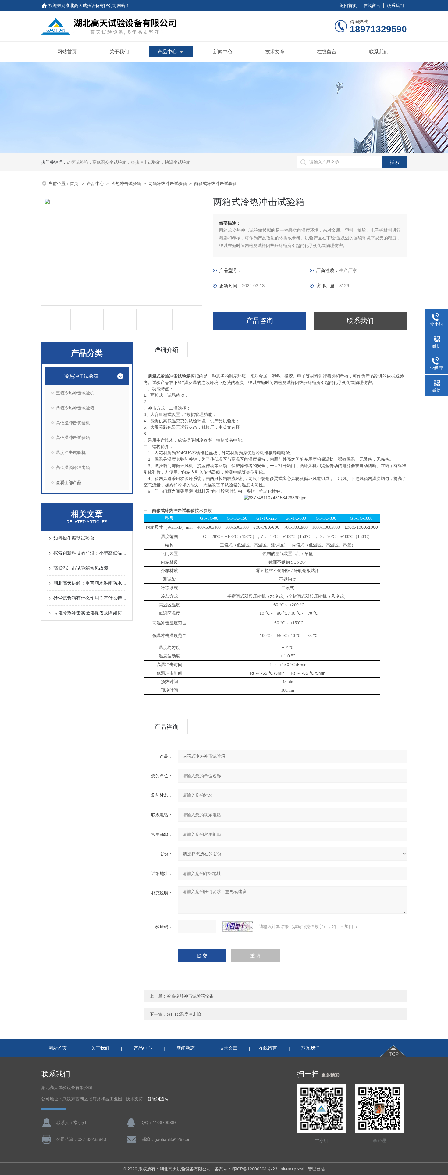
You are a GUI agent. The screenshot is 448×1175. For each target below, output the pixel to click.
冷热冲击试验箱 (126, 183)
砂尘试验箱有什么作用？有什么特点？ (89, 597)
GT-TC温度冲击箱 (184, 1014)
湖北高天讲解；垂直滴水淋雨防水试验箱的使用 (89, 583)
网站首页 (67, 51)
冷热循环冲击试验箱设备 (190, 996)
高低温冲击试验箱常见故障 (80, 568)
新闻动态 (185, 1048)
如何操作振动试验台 (73, 538)
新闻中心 (223, 51)
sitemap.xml (292, 1168)
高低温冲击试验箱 (73, 437)
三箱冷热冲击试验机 (75, 392)
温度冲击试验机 (71, 452)
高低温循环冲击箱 (73, 467)
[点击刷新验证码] (237, 926)
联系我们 (395, 5)
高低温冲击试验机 (73, 422)
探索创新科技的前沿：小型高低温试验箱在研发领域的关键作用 (89, 553)
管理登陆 (316, 1168)
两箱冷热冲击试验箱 (167, 183)
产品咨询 (259, 320)
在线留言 (371, 5)
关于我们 (119, 51)
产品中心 (167, 51)
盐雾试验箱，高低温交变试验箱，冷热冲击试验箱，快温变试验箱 (128, 162)
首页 (75, 183)
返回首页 (348, 5)
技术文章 (275, 51)
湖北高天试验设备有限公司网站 (95, 5)
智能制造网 (158, 1099)
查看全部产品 (68, 482)
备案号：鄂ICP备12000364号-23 (246, 1168)
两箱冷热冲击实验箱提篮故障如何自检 (89, 612)
